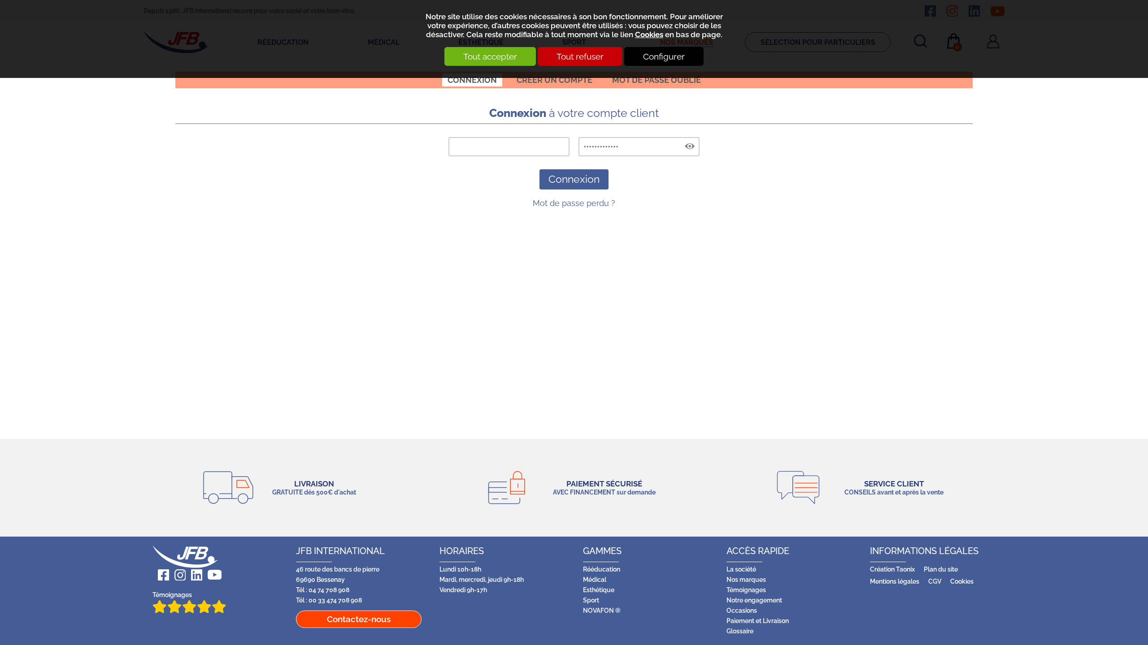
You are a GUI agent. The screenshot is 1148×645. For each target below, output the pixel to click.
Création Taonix (892, 569)
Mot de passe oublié (656, 80)
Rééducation (601, 569)
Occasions (741, 610)
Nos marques (746, 579)
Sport (591, 600)
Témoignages (172, 594)
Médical (594, 579)
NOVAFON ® (602, 610)
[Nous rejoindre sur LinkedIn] (194, 574)
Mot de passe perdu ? (574, 203)
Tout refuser (580, 56)
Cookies (649, 34)
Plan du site (941, 569)
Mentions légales (894, 581)
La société (741, 569)
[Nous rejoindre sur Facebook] (160, 574)
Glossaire (739, 631)
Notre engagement (754, 600)
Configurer (664, 56)
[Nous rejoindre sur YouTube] (212, 574)
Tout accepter (490, 56)
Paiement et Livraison (757, 620)
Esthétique (598, 589)
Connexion (472, 80)
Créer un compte (554, 80)
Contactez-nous (359, 619)
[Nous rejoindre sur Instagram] (177, 574)
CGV (934, 581)
